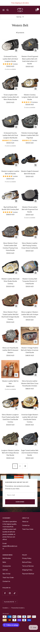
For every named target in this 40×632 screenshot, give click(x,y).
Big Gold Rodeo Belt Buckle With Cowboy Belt (10, 208)
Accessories (7, 566)
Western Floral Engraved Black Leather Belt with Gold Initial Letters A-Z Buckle (29, 60)
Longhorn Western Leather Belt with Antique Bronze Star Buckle (10, 452)
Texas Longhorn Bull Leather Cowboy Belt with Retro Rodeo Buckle (10, 97)
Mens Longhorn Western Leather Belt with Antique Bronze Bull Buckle (29, 314)
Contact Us (6, 581)
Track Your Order (27, 529)
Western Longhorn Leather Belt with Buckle (10, 172)
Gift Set (5, 570)
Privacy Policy (26, 558)
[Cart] (36, 10)
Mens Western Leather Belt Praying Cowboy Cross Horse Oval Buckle (29, 245)
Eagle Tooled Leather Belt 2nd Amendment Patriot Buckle (29, 452)
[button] (7, 64)
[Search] (8, 10)
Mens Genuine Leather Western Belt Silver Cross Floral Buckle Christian (29, 383)
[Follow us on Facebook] (5, 593)
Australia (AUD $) (9, 602)
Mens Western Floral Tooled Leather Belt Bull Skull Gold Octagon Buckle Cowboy (10, 315)
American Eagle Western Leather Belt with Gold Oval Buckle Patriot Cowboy (29, 418)
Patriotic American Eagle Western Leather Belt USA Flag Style (30, 135)
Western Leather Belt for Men (10, 382)
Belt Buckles (7, 558)
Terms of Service (28, 566)
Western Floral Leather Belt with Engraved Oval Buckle (30, 209)
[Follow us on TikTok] (14, 593)
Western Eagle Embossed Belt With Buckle (29, 172)
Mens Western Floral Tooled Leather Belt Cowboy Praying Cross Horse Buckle (10, 246)
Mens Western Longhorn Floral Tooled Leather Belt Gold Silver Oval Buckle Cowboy (10, 418)
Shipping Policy (27, 570)
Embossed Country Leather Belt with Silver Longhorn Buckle (10, 58)
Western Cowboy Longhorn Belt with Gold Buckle (30, 97)
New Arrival (6, 574)
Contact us (25, 525)
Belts (4, 562)
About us (25, 521)
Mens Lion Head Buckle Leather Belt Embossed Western (10, 350)
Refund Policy (26, 562)
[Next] (25, 466)
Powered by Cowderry (17, 608)
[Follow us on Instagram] (9, 593)
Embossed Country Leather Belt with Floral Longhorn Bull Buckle (10, 135)
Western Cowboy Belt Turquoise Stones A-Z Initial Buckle (29, 281)
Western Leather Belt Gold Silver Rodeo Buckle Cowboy (10, 281)
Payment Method (28, 574)
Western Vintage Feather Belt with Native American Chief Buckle (29, 350)
